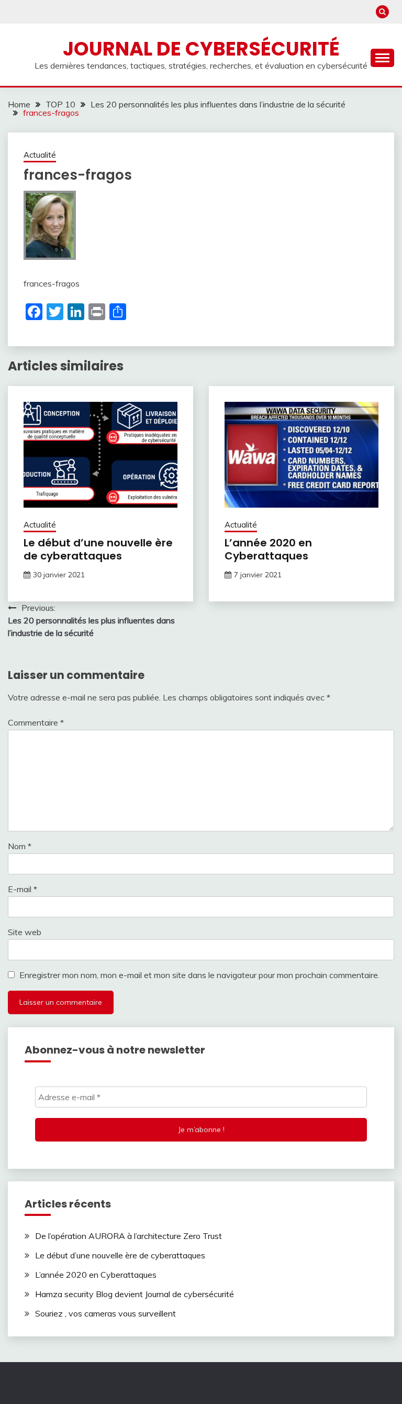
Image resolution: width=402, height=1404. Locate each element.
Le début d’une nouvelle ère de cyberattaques (98, 549)
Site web (24, 932)
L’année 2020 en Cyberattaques (268, 549)
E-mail (22, 889)
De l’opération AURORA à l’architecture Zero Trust (128, 1236)
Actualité (40, 155)
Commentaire (36, 722)
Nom (19, 846)
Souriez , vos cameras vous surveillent (105, 1313)
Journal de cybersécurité (201, 48)
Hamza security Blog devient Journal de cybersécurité (134, 1294)
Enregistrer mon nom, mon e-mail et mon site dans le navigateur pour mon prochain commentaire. (199, 975)
